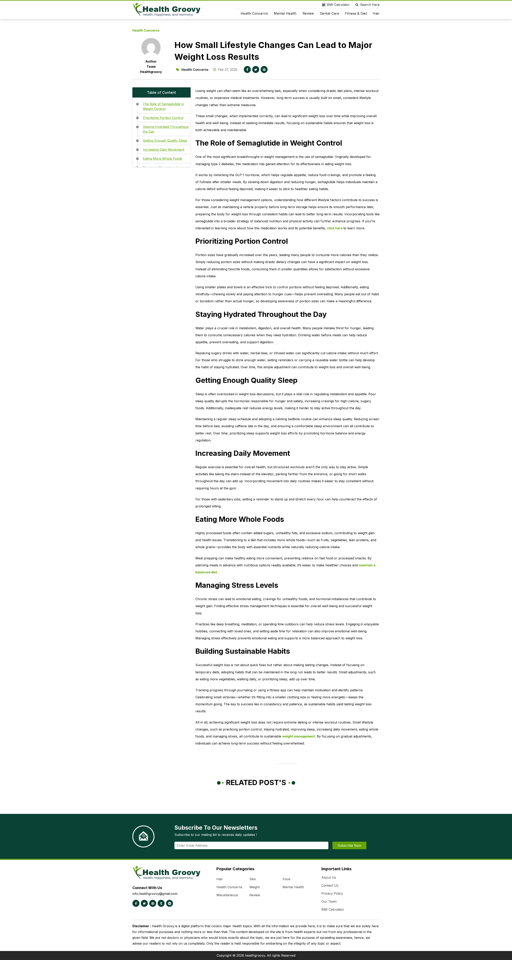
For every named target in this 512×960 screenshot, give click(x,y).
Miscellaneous (227, 895)
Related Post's (256, 782)
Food (286, 879)
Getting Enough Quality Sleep (165, 141)
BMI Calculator (338, 5)
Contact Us (329, 885)
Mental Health (285, 13)
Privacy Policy (332, 893)
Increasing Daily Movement (163, 150)
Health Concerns (254, 13)
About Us (328, 877)
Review (308, 13)
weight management (298, 736)
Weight (254, 887)
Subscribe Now (349, 845)
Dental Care (329, 13)
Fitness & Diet (356, 13)
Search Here (370, 5)
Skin (252, 879)
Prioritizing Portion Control (163, 118)
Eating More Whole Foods (162, 159)
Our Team (329, 901)
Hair (376, 13)
